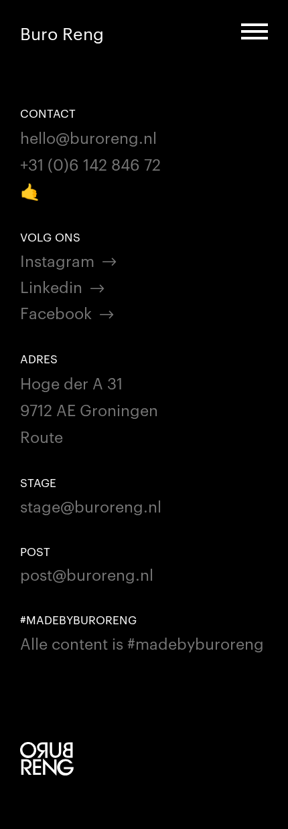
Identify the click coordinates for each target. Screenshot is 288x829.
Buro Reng (62, 33)
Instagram (57, 260)
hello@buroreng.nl (88, 136)
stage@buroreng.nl (90, 505)
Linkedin (51, 286)
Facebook (56, 312)
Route (41, 436)
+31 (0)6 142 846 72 (90, 163)
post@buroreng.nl (86, 573)
